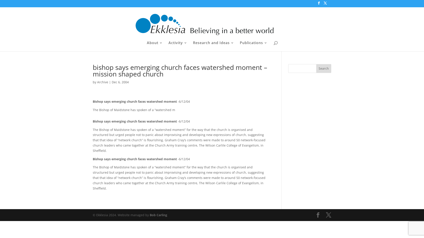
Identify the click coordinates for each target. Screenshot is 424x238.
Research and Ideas (211, 43)
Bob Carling (158, 215)
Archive (102, 82)
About (152, 43)
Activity (175, 43)
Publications (251, 43)
